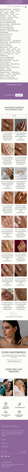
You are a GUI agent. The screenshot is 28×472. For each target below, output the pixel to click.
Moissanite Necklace (5, 39)
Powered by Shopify (5, 466)
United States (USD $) (7, 462)
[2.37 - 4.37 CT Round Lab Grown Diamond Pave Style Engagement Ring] (20, 222)
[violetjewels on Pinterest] (6, 456)
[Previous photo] (2, 387)
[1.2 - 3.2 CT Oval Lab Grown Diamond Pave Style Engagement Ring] (20, 270)
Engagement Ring (5, 67)
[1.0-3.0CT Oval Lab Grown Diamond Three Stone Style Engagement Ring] (7, 294)
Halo (9, 16)
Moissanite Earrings (5, 40)
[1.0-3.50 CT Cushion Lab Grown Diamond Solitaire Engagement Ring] (20, 197)
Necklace (2, 69)
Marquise (12, 12)
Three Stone (10, 17)
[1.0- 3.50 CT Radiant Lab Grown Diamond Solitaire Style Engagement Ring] (7, 149)
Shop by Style (10, 50)
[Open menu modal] (2, 6)
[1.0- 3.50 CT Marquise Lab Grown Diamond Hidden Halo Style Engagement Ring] (20, 149)
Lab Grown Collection (5, 65)
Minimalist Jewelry (15, 42)
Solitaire (18, 50)
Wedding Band (4, 55)
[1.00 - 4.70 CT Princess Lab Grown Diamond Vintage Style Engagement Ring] (20, 294)
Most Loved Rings (4, 24)
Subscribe (24, 451)
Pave (17, 14)
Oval (7, 11)
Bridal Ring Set (17, 74)
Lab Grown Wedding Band (7, 27)
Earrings (9, 69)
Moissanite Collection (5, 70)
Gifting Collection (4, 75)
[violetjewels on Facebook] (2, 456)
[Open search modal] (23, 6)
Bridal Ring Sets (16, 40)
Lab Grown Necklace (5, 35)
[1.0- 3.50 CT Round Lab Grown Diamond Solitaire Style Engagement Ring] (20, 173)
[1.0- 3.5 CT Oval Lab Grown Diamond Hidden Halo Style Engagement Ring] (7, 125)
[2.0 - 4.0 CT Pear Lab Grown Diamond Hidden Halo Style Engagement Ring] (7, 197)
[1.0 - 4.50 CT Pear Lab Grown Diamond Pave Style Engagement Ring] (7, 270)
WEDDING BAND (15, 24)
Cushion (6, 12)
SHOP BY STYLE (4, 14)
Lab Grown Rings (4, 64)
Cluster (14, 16)
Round (12, 11)
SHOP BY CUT (16, 9)
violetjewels (11, 464)
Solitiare (12, 14)
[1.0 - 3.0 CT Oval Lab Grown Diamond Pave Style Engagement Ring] (7, 222)
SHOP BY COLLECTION (6, 19)
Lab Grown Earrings (5, 37)
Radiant (17, 11)
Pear (1, 12)
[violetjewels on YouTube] (8, 456)
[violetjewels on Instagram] (4, 456)
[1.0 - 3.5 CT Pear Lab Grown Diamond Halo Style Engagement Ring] (7, 246)
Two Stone (3, 17)
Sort (15, 115)
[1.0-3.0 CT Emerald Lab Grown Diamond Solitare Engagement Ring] (20, 125)
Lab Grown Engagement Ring (8, 21)
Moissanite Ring (15, 64)
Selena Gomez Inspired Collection (9, 78)
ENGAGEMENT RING (5, 9)
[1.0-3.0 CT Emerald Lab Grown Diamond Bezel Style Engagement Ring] (7, 173)
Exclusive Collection (5, 44)
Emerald (2, 11)
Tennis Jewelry (4, 42)
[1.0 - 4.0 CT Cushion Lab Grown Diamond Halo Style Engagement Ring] (20, 246)
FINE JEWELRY (4, 32)
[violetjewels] (14, 6)
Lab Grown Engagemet (6, 45)
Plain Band (3, 30)
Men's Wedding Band (13, 30)
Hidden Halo (3, 16)
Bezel (16, 17)
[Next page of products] (18, 314)
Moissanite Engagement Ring (8, 22)
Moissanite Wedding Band (7, 29)
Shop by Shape (4, 47)
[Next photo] (26, 387)
